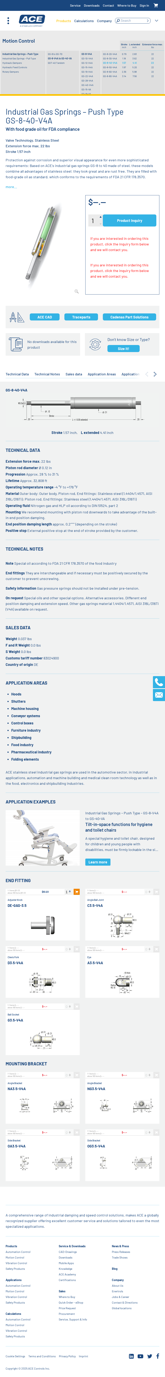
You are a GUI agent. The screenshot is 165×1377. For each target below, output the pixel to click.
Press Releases (121, 1251)
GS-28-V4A (87, 80)
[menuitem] (63, 21)
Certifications (67, 1280)
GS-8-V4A (86, 54)
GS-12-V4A (87, 62)
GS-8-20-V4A (110, 54)
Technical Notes (47, 374)
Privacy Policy (67, 1356)
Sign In (144, 5)
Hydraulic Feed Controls (14, 67)
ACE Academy (67, 1274)
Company (118, 1280)
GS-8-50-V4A (110, 67)
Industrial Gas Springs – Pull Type (19, 58)
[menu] (84, 21)
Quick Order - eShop (71, 1302)
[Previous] (146, 374)
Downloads (92, 5)
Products (11, 1246)
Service (75, 5)
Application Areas (102, 374)
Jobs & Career (120, 1297)
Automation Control (18, 1251)
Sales (62, 1291)
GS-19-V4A (87, 71)
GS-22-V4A (87, 76)
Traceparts (81, 317)
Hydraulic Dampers (12, 62)
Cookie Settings (15, 1356)
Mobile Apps (66, 1263)
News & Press (120, 1246)
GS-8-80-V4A (110, 76)
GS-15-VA (86, 89)
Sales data (74, 374)
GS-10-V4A (87, 58)
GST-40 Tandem (56, 62)
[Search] (148, 21)
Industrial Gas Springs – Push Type (20, 54)
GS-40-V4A (87, 84)
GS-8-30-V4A (110, 58)
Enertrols (117, 1291)
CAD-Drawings (68, 1251)
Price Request (67, 1308)
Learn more (98, 862)
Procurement (67, 1313)
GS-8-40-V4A (110, 62)
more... (11, 186)
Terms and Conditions (42, 1356)
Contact (108, 5)
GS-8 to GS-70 (55, 54)
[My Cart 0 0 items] (155, 5)
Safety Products (15, 1268)
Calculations (13, 1313)
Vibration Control (16, 1263)
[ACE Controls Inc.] (32, 21)
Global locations (122, 1308)
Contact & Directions (125, 1302)
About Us (117, 1285)
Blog (115, 1268)
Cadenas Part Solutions (129, 317)
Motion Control (15, 1257)
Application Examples (139, 374)
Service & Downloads (72, 1246)
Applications (14, 1280)
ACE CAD (44, 317)
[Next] (155, 374)
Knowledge (65, 1268)
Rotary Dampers (10, 71)
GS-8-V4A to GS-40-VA (60, 58)
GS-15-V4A (87, 67)
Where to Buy (126, 5)
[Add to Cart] (77, 892)
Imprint (83, 1356)
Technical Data (17, 374)
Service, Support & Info (73, 1319)
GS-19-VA (86, 93)
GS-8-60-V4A (110, 71)
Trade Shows (120, 1257)
